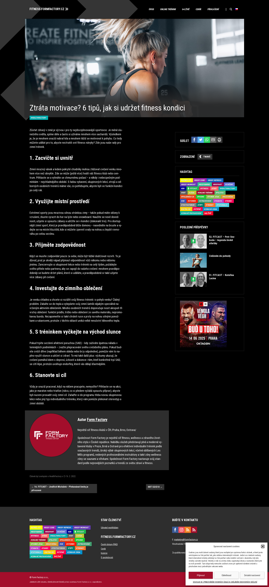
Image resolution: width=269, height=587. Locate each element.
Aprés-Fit (186, 180)
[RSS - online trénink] (194, 530)
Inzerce (104, 553)
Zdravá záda (211, 209)
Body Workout (189, 184)
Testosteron (188, 205)
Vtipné (198, 209)
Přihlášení (213, 9)
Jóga (192, 193)
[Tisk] (219, 140)
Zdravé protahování (191, 213)
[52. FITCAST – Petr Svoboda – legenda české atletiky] (209, 250)
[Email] (213, 140)
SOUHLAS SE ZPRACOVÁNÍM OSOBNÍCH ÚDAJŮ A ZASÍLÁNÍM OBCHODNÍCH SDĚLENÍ (225, 582)
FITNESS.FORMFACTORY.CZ (47, 9)
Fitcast (193, 188)
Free (215, 188)
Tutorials (222, 205)
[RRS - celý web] (188, 530)
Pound (201, 197)
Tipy (201, 205)
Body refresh (215, 180)
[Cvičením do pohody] (205, 269)
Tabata (218, 201)
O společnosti (107, 557)
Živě (187, 9)
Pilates (220, 193)
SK (183, 201)
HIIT (184, 193)
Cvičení (229, 184)
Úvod (151, 9)
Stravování (205, 201)
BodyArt (218, 184)
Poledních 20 (188, 197)
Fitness (204, 188)
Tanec (229, 201)
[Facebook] (194, 140)
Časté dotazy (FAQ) (109, 544)
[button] (262, 546)
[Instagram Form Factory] (181, 530)
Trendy (210, 205)
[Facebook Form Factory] (175, 530)
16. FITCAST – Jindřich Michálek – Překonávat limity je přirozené (59, 488)
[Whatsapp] (207, 140)
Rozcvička (228, 197)
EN (183, 188)
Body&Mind (205, 184)
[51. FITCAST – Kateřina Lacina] (209, 289)
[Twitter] (201, 140)
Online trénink (168, 9)
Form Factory (97, 419)
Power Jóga (213, 197)
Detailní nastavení (252, 575)
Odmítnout (226, 575)
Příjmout (201, 575)
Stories (192, 201)
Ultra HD (186, 209)
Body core (200, 180)
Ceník (198, 9)
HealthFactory (39, 118)
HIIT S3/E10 (155, 486)
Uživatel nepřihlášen (109, 527)
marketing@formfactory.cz (186, 539)
